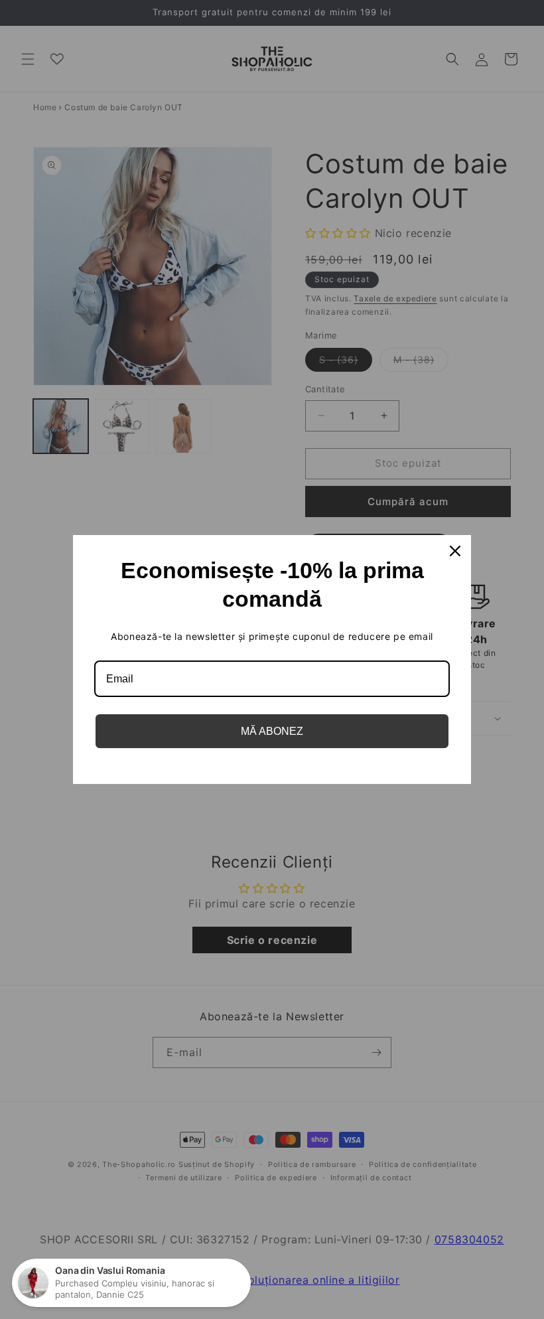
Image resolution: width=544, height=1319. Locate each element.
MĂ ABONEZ (272, 731)
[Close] (455, 551)
